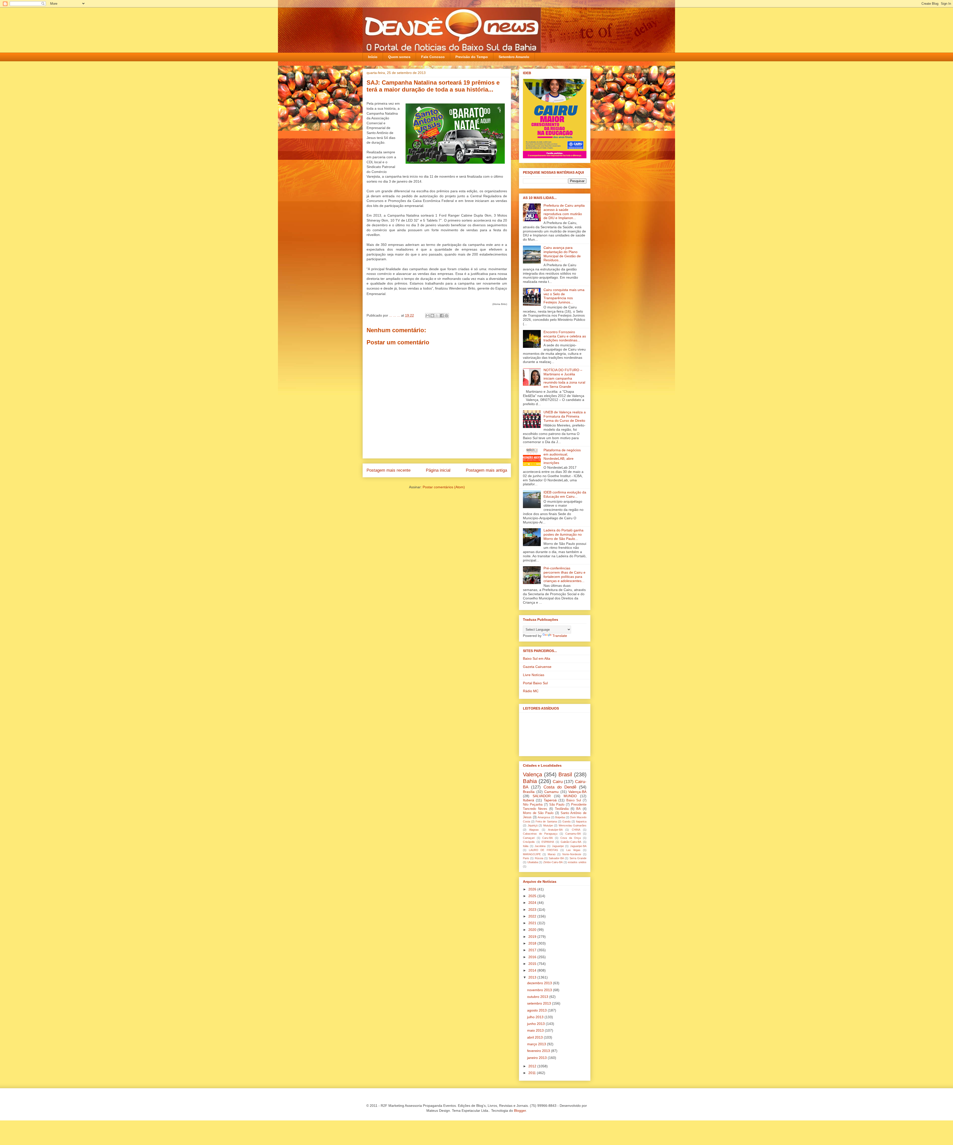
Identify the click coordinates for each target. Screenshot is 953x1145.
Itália (525, 846)
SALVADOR (542, 796)
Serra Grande (578, 858)
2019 (532, 937)
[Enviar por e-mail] (427, 315)
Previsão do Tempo (471, 57)
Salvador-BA (556, 858)
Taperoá (550, 800)
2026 (532, 889)
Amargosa (544, 817)
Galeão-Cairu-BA (571, 841)
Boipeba (560, 817)
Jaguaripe (558, 846)
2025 (532, 896)
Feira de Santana (546, 821)
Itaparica (581, 821)
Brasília (529, 792)
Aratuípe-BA (555, 829)
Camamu (551, 792)
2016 (532, 957)
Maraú (551, 854)
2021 (532, 923)
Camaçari (529, 837)
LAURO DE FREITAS (543, 850)
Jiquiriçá (533, 825)
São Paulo (557, 804)
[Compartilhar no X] (437, 315)
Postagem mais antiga (486, 470)
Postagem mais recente (388, 470)
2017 (532, 950)
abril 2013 (535, 1037)
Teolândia (562, 809)
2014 (532, 970)
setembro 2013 (539, 1003)
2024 (532, 903)
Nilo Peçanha (533, 804)
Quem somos (399, 57)
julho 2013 (536, 1017)
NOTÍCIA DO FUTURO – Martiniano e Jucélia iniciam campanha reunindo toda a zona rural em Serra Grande (564, 378)
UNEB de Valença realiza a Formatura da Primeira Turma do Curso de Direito (565, 416)
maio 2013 (536, 1030)
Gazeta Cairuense (537, 667)
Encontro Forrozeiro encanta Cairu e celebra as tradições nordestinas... (565, 336)
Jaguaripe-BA (578, 846)
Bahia (530, 781)
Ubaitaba (532, 862)
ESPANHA (548, 841)
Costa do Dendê (560, 787)
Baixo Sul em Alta (536, 658)
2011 (532, 1073)
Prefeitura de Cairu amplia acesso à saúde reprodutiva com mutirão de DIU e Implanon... (564, 211)
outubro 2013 (538, 997)
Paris (526, 858)
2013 (532, 977)
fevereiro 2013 (539, 1051)
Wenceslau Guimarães (573, 825)
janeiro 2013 (537, 1058)
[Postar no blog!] (432, 315)
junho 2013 (536, 1024)
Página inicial (438, 470)
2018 (532, 943)
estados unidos (577, 862)
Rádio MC (531, 691)
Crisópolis (529, 841)
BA (578, 809)
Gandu (566, 821)
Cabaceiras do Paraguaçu (540, 833)
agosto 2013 (537, 1010)
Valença (532, 774)
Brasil (565, 774)
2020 (532, 930)
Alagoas (534, 829)
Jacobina (540, 846)
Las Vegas (573, 850)
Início (372, 57)
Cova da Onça (570, 837)
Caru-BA (547, 837)
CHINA (576, 829)
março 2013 (537, 1044)
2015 (532, 964)
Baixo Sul (573, 800)
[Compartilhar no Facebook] (441, 315)
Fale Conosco (433, 57)
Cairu (558, 781)
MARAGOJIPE (532, 854)
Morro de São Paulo (538, 813)
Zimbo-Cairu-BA (553, 862)
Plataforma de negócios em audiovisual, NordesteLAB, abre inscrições (562, 456)
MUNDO (570, 796)
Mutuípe (548, 825)
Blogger (520, 1110)
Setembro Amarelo (514, 57)
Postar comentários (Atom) (444, 487)
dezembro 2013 (540, 983)
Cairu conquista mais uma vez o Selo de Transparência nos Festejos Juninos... (564, 296)
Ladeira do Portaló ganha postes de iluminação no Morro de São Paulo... (563, 534)
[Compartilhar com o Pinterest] (446, 315)
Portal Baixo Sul (535, 683)
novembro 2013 (540, 990)
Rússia (539, 858)
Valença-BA (577, 792)
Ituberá (528, 800)
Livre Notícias (533, 675)
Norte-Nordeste (571, 854)
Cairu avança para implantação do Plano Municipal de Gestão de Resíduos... (562, 254)
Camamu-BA (573, 833)
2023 (532, 910)
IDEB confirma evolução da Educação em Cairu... (565, 494)
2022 (532, 916)
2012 (532, 1066)
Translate (559, 636)
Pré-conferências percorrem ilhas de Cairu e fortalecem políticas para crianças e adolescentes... (564, 574)
